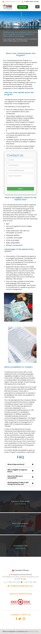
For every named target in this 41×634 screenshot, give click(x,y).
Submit (20, 189)
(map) (23, 579)
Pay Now (22, 7)
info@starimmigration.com (12, 1)
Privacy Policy (33, 631)
